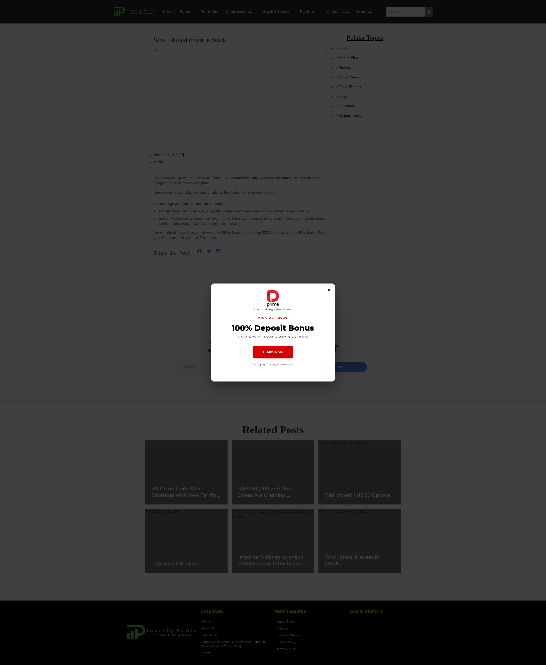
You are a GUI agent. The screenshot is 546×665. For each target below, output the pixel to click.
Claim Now (273, 352)
